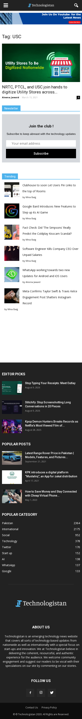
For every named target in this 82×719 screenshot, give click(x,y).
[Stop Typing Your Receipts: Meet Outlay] (12, 388)
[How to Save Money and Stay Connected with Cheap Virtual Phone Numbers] (12, 496)
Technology (9, 541)
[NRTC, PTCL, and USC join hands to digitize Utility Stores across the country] (41, 63)
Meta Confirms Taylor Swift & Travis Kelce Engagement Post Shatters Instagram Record (49, 297)
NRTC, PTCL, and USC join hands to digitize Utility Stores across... (34, 89)
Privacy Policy (49, 707)
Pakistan (7, 523)
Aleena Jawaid (10, 97)
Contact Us (31, 707)
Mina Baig (31, 197)
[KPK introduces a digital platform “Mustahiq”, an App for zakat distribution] (12, 477)
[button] (76, 5)
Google (6, 571)
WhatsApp (8, 565)
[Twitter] (52, 693)
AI (3, 559)
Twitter (6, 547)
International (10, 529)
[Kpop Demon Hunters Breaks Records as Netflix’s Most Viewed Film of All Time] (12, 426)
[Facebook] (30, 693)
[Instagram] (41, 693)
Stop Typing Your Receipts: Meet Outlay (50, 383)
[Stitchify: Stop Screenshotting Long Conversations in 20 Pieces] (12, 407)
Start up (7, 553)
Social (6, 535)
